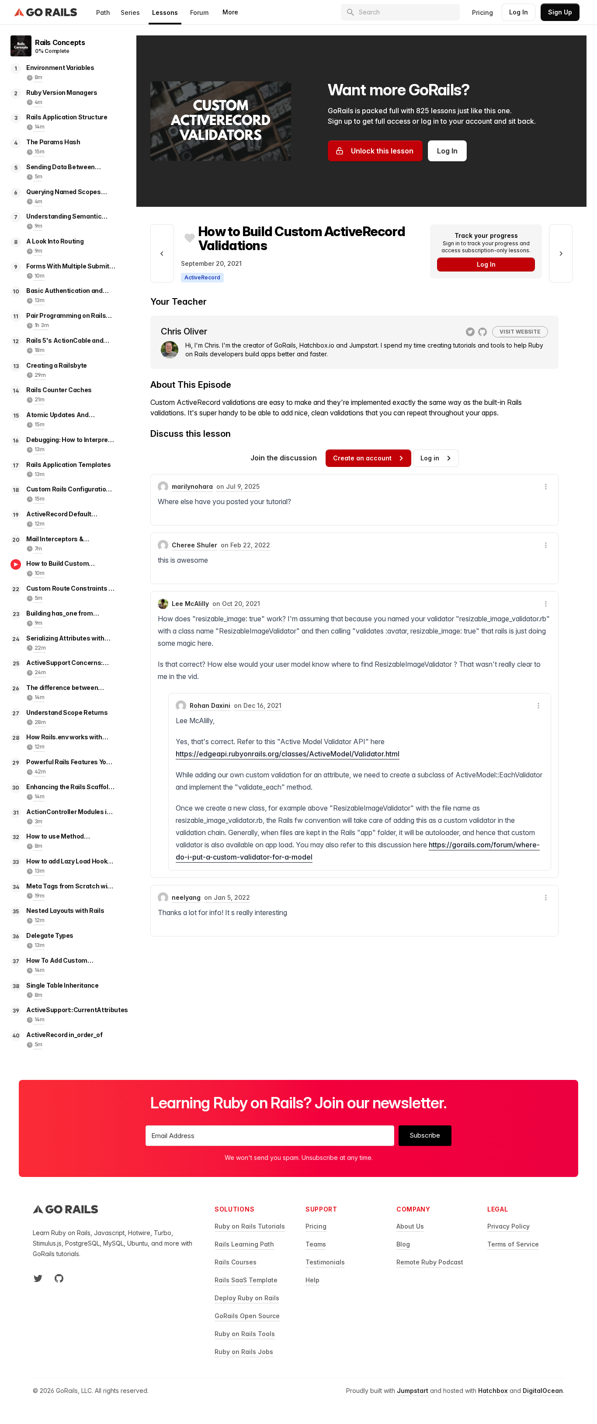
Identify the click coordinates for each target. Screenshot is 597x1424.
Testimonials (325, 1262)
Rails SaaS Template (246, 1280)
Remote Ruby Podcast (429, 1262)
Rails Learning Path (244, 1244)
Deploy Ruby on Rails (247, 1298)
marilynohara (192, 486)
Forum (199, 12)
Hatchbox (493, 1390)
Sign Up (560, 12)
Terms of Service (513, 1244)
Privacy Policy (508, 1226)
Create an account (362, 458)
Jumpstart (412, 1390)
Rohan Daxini (210, 705)
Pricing (482, 12)
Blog (403, 1244)
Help (312, 1280)
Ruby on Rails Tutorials (250, 1226)
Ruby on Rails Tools (245, 1333)
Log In (518, 12)
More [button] (230, 12)
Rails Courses (236, 1262)
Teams (315, 1244)
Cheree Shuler (194, 545)
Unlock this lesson (382, 150)
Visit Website (520, 331)
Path (103, 12)
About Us (410, 1226)
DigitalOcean (543, 1390)
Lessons (165, 12)
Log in (429, 458)
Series (130, 12)
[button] (546, 486)
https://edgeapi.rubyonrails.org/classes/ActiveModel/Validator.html (287, 753)
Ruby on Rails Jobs (244, 1351)
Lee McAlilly (190, 603)
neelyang (186, 897)
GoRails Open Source (247, 1316)
